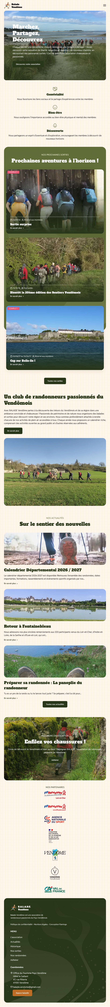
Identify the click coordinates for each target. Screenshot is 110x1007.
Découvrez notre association (28, 64)
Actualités (15, 941)
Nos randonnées (18, 955)
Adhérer (55, 760)
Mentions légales (41, 924)
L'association (16, 937)
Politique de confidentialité (21, 924)
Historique (15, 946)
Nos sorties (15, 951)
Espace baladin (22, 993)
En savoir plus (13, 431)
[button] (104, 5)
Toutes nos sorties (55, 381)
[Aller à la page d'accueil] (13, 5)
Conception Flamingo (58, 924)
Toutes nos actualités (55, 704)
